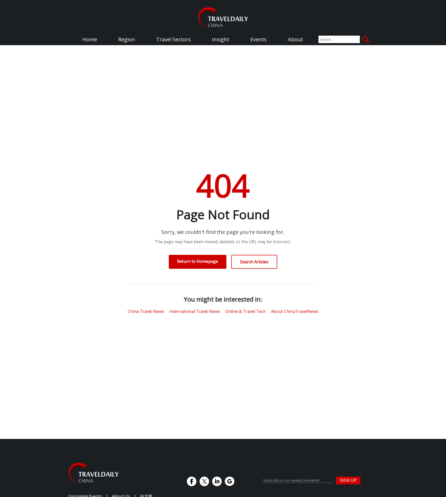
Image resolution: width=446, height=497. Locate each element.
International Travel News (194, 311)
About (295, 39)
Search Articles (254, 262)
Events (258, 39)
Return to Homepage (197, 261)
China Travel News (146, 311)
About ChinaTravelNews (294, 311)
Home (89, 39)
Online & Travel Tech (245, 311)
